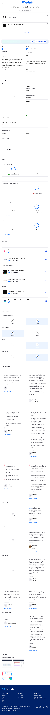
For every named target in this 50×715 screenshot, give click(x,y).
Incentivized (7, 384)
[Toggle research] (6, 2)
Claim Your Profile (38, 697)
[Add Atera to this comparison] (46, 251)
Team (3, 697)
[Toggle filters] (2, 2)
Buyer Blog (20, 697)
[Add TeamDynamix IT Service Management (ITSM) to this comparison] (46, 301)
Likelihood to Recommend (7, 315)
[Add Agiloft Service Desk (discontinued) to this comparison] (46, 260)
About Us (4, 695)
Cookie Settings (17, 708)
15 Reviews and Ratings (12, 17)
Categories (20, 695)
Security (10, 706)
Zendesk (30, 508)
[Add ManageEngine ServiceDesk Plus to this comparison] (46, 271)
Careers (3, 698)
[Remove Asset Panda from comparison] (47, 15)
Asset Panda (11, 16)
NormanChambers (35, 399)
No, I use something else (40, 41)
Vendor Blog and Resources (40, 698)
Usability (3, 339)
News (3, 700)
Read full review (7, 391)
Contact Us (4, 701)
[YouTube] (37, 707)
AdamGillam (10, 622)
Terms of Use (5, 706)
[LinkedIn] (47, 707)
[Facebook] (40, 707)
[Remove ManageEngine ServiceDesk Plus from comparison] (47, 23)
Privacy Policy (17, 706)
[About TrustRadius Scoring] (2, 49)
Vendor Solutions (37, 695)
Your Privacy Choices (25, 706)
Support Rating (5, 351)
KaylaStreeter (34, 545)
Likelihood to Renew (6, 327)
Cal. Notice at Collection (7, 708)
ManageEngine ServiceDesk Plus (16, 24)
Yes (32, 41)
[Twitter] (43, 707)
